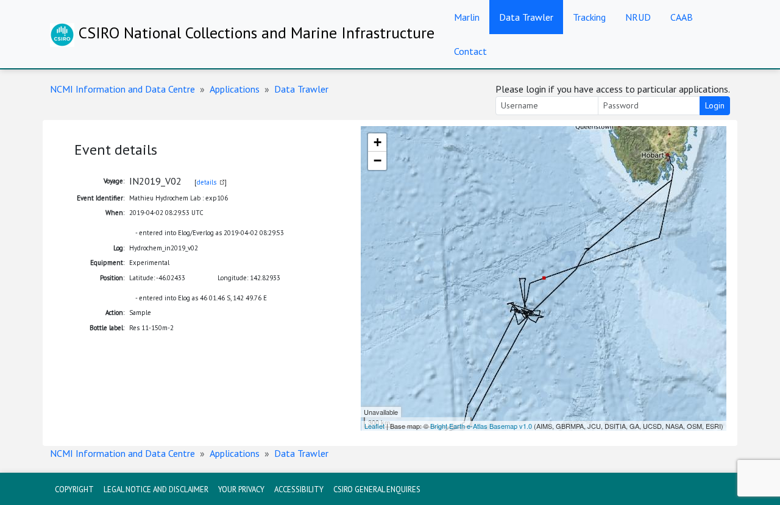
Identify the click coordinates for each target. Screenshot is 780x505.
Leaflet (374, 426)
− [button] (377, 160)
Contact (470, 51)
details (206, 182)
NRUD (638, 17)
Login (715, 105)
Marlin (467, 17)
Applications (235, 89)
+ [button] (377, 142)
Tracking (589, 17)
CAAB (681, 17)
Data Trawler (526, 17)
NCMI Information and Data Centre (122, 89)
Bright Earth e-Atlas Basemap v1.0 (481, 426)
